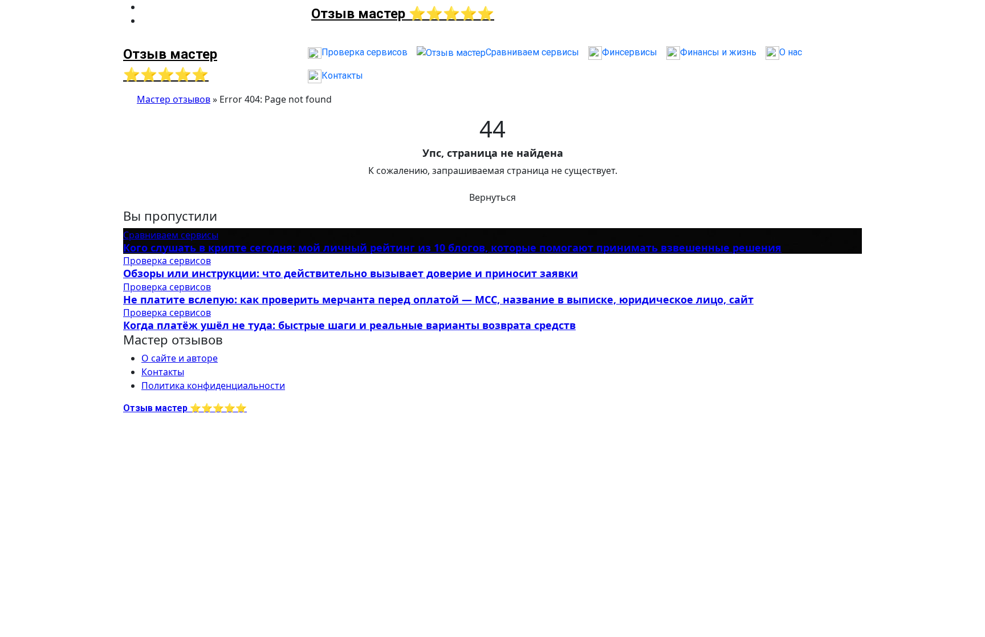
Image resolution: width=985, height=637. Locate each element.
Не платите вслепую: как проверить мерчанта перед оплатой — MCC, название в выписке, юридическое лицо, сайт (438, 299)
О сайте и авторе (179, 358)
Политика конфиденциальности (213, 385)
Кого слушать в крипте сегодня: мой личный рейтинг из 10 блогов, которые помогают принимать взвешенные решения (452, 247)
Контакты (162, 372)
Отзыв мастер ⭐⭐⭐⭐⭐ (402, 14)
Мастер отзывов (173, 99)
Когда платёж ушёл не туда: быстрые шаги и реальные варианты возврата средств (349, 325)
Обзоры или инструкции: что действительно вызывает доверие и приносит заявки (350, 273)
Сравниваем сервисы (170, 235)
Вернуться (492, 197)
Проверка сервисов (167, 260)
